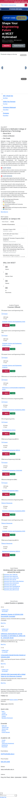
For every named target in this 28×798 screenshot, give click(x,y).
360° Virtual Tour (8, 95)
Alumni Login (5, 729)
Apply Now (6, 45)
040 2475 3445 (5, 761)
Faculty (13, 325)
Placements (4, 746)
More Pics (3, 623)
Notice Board (5, 221)
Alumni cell (4, 714)
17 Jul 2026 (5, 652)
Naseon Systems (14, 699)
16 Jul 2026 (5, 671)
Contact (4, 713)
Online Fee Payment (9, 101)
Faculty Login (24, 2)
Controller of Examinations (8, 224)
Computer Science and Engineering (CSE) (13, 321)
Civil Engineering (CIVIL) (9, 430)
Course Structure (6, 732)
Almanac (4, 730)
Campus (4, 716)
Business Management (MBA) (10, 490)
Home (3, 711)
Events (12, 221)
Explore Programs (18, 45)
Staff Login (4, 725)
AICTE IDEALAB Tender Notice (10, 233)
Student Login (17, 2)
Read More (5, 115)
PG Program (4, 462)
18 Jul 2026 (5, 611)
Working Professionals (6, 503)
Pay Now (5, 103)
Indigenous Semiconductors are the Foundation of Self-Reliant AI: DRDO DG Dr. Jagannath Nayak (13, 635)
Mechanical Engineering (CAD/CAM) (12, 470)
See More (5, 98)
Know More (5, 109)
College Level (5, 609)
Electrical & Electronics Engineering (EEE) (13, 409)
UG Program (4, 313)
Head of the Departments (8, 743)
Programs (6, 113)
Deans (3, 741)
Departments (5, 745)
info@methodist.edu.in (7, 754)
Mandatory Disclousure (7, 717)
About (6, 325)
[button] (26, 67)
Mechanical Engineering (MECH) (11, 450)
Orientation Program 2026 (9, 229)
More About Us (4, 211)
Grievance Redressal (9, 107)
